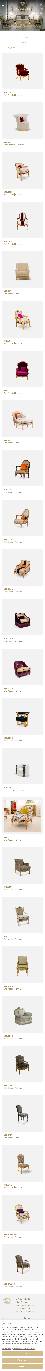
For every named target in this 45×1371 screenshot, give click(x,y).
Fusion (27, 1318)
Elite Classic (8, 294)
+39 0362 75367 (25, 1308)
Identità (5, 1318)
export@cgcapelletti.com (26, 1311)
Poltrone (18, 95)
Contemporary (10, 145)
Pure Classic (9, 95)
